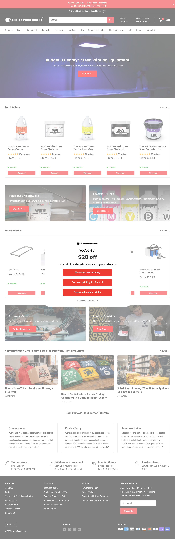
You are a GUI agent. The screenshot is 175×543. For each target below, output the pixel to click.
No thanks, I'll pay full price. (87, 300)
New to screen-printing (87, 272)
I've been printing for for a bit (87, 282)
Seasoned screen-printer (87, 292)
